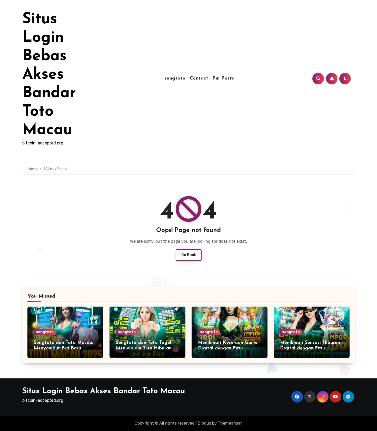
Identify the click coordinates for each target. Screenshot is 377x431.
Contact (199, 78)
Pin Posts (223, 78)
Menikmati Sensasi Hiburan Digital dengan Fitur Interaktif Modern (310, 348)
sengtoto (175, 78)
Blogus (204, 423)
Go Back (188, 255)
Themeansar (230, 423)
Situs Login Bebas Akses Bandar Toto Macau (49, 75)
